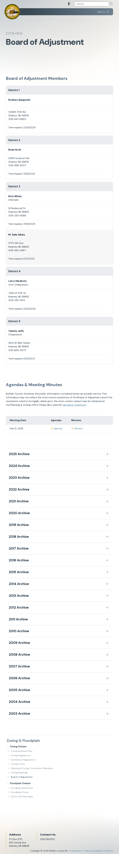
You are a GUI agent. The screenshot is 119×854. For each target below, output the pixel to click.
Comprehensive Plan (21, 751)
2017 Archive (19, 548)
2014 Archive (19, 584)
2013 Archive (19, 596)
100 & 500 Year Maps (22, 796)
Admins (109, 850)
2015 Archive (19, 572)
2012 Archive (19, 607)
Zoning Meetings (19, 772)
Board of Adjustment (22, 777)
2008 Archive (19, 654)
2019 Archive (19, 525)
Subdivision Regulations (23, 759)
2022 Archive (19, 489)
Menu (101, 12)
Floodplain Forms (20, 792)
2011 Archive (18, 619)
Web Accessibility (94, 850)
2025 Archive (19, 454)
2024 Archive (19, 466)
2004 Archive (19, 702)
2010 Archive (19, 631)
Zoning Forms (18, 764)
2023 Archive (19, 477)
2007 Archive (19, 666)
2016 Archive (19, 560)
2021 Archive (19, 501)
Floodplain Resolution (22, 788)
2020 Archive (19, 513)
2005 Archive (19, 690)
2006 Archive (19, 678)
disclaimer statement (74, 404)
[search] (111, 4)
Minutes (77, 428)
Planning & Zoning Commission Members (32, 768)
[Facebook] (69, 4)
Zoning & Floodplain (23, 740)
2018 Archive (19, 536)
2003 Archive (19, 713)
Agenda (56, 428)
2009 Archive (19, 643)
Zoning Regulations (21, 755)
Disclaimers (76, 850)
